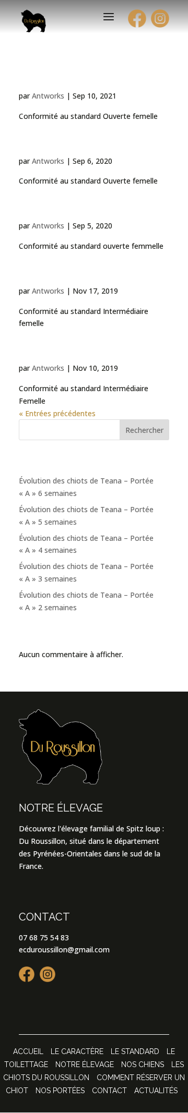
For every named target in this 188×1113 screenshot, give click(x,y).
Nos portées (60, 1090)
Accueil (28, 1051)
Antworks (48, 96)
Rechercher (144, 430)
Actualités (156, 1090)
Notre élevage (84, 1064)
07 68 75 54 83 (44, 937)
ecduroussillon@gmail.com (64, 949)
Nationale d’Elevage (83, 78)
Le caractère (77, 1051)
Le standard (135, 1051)
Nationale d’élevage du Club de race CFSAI (93, 200)
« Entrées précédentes (57, 413)
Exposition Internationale (64, 136)
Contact (109, 1090)
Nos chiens (142, 1064)
